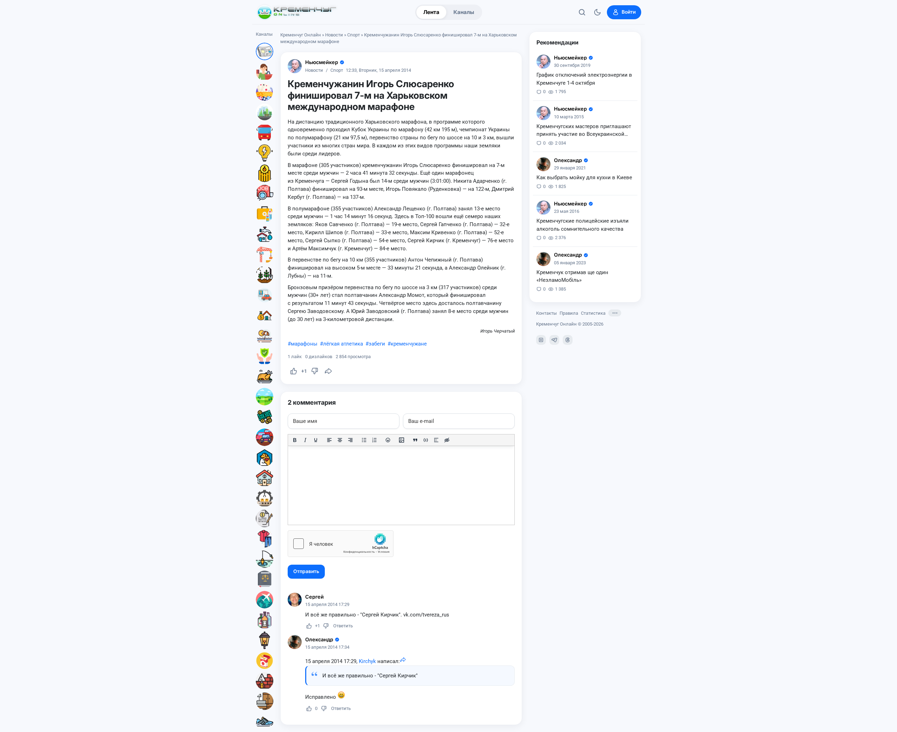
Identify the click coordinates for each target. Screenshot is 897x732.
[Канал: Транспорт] (264, 132)
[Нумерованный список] (374, 440)
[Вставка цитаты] (415, 440)
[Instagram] (541, 340)
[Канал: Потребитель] (264, 72)
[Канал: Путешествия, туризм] (264, 599)
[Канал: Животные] (264, 457)
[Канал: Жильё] (264, 478)
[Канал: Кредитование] (264, 518)
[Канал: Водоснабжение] (264, 234)
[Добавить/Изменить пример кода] (425, 440)
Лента (431, 12)
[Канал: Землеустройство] (264, 396)
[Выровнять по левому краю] (329, 440)
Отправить (306, 571)
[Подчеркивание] (315, 440)
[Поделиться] (328, 371)
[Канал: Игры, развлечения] (264, 92)
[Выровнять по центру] (340, 440)
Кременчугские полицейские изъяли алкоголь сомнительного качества (582, 225)
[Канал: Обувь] (264, 721)
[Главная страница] (297, 12)
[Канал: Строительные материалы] (264, 681)
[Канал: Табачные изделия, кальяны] (264, 660)
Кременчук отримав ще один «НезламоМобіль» (572, 276)
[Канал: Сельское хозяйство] (264, 275)
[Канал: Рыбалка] (264, 559)
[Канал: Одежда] (264, 539)
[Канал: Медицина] (264, 214)
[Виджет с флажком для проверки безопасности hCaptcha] (340, 543)
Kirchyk (367, 661)
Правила (569, 313)
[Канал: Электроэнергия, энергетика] (264, 153)
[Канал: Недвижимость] (264, 315)
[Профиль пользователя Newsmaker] (295, 66)
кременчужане (409, 344)
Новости (334, 34)
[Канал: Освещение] (264, 640)
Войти (629, 12)
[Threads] (568, 340)
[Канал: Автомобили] (264, 437)
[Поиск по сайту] (582, 12)
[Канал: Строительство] (264, 254)
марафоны (304, 344)
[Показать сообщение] (403, 661)
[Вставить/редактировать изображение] (401, 440)
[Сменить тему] (597, 12)
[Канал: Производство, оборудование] (264, 498)
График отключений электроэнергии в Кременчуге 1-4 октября (584, 79)
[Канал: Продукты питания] (264, 376)
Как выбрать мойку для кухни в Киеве (584, 177)
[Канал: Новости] (264, 51)
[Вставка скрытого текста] (446, 440)
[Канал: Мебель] (264, 701)
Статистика (593, 313)
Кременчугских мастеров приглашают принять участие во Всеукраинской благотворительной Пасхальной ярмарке (583, 131)
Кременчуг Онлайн (300, 34)
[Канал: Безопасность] (264, 356)
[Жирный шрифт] (294, 440)
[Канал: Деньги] (264, 417)
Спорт (353, 34)
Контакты (546, 313)
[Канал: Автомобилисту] (264, 295)
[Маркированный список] (364, 440)
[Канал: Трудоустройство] (264, 193)
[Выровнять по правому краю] (350, 440)
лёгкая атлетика (343, 344)
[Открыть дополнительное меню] (614, 312)
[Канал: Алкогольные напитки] (264, 620)
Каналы (463, 12)
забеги (377, 344)
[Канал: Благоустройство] (264, 112)
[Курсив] (305, 440)
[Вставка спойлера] (436, 440)
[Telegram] (554, 340)
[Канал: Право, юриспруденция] (264, 579)
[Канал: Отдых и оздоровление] (264, 335)
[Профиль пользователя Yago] (543, 164)
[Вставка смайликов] (388, 440)
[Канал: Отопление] (264, 173)
